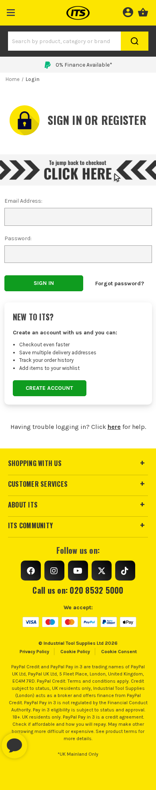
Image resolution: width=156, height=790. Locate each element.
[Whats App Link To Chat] (40, 742)
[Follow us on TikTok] (125, 571)
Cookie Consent (119, 651)
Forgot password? (119, 283)
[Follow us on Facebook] (31, 571)
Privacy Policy (34, 651)
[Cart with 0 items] (143, 11)
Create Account (49, 388)
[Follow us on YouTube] (78, 571)
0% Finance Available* (84, 64)
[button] (11, 11)
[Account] (128, 11)
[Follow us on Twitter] (102, 571)
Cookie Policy (75, 651)
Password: (18, 238)
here (114, 427)
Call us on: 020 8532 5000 (77, 590)
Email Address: (23, 201)
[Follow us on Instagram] (54, 571)
